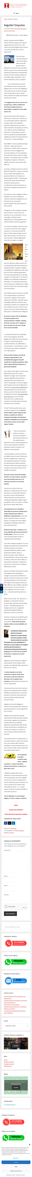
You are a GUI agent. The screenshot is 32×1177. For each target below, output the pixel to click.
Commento (7, 850)
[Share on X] (9, 823)
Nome (6, 876)
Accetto (16, 1045)
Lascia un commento (9, 30)
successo (11, 832)
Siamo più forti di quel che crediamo (16, 814)
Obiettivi (6, 832)
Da (10, 1104)
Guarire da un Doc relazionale (11, 1004)
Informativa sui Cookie (10, 1174)
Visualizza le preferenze (16, 1171)
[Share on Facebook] (5, 823)
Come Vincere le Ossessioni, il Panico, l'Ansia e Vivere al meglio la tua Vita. (16, 5)
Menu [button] (17, 13)
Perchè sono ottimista (16, 810)
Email (6, 885)
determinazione (19, 830)
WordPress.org (8, 1066)
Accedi (5, 1060)
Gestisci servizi (16, 1158)
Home (5, 19)
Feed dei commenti (9, 1064)
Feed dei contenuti (9, 1062)
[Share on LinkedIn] (13, 823)
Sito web (6, 894)
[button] (29, 1144)
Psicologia (13, 828)
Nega (16, 1166)
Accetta (16, 1162)
